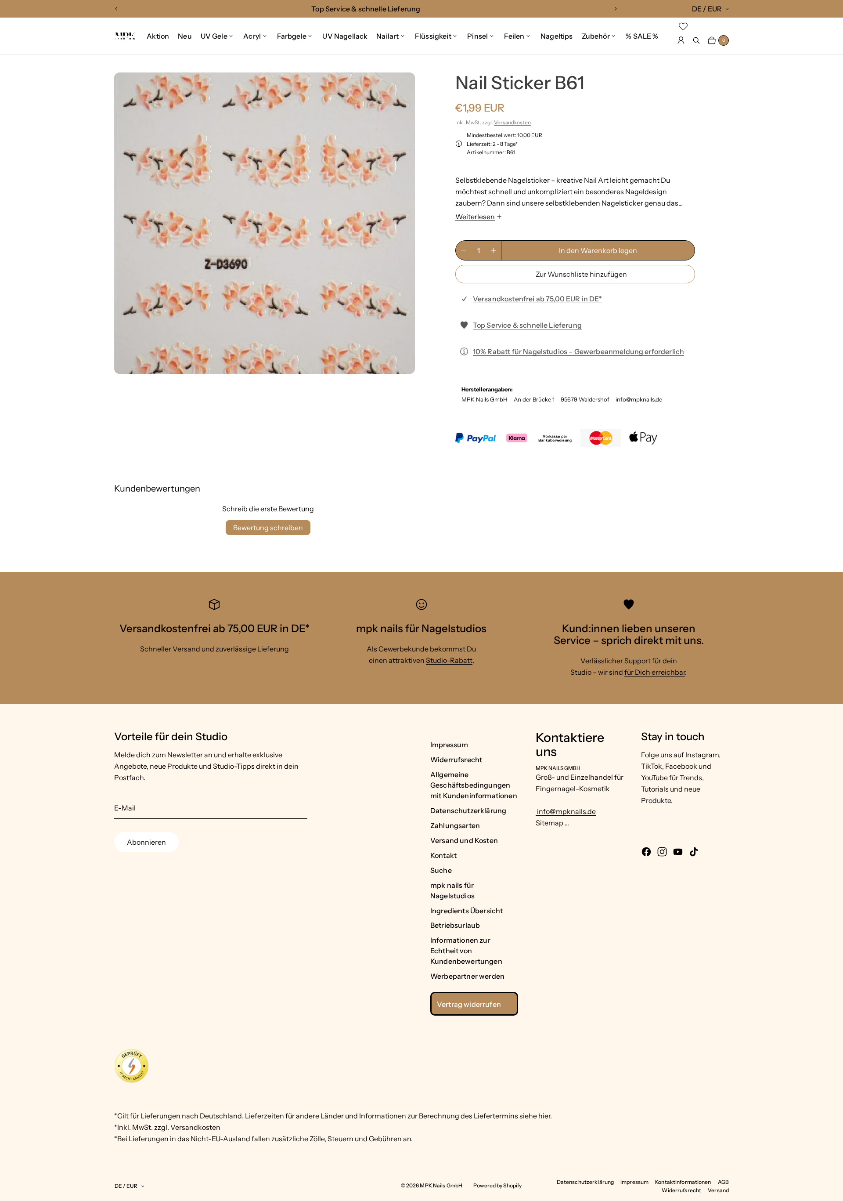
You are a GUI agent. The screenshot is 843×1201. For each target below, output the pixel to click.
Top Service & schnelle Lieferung (527, 325)
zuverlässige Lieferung (252, 648)
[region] (366, 8)
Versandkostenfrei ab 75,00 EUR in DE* (537, 298)
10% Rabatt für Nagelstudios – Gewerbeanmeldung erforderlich (578, 351)
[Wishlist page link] (683, 26)
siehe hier (534, 1115)
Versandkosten (512, 122)
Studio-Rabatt (449, 660)
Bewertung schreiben (268, 527)
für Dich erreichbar (654, 672)
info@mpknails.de (566, 811)
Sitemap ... (552, 822)
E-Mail (125, 807)
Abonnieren (146, 842)
